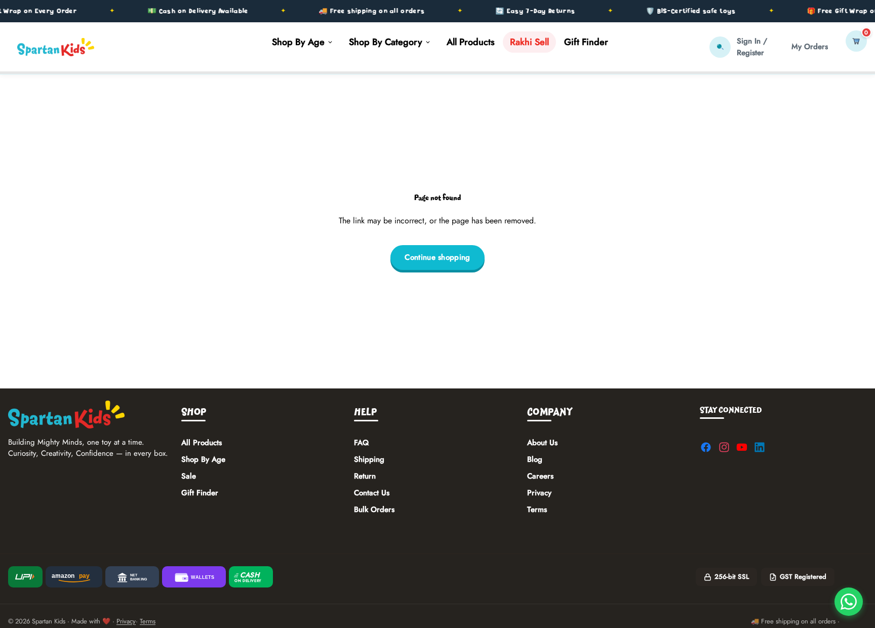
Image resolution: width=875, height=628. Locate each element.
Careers (540, 476)
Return (365, 476)
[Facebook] (706, 447)
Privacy (539, 492)
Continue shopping (437, 257)
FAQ (361, 442)
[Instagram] (724, 447)
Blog (534, 459)
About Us (542, 442)
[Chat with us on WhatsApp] (848, 601)
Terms (537, 509)
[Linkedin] (759, 447)
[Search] (720, 47)
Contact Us (371, 492)
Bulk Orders (374, 509)
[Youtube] (742, 447)
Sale (188, 476)
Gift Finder (199, 492)
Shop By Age (203, 459)
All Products (201, 442)
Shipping (369, 459)
